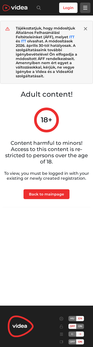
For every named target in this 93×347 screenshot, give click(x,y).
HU (72, 318)
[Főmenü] (85, 8)
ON (80, 326)
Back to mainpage (46, 194)
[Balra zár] (72, 334)
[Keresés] (38, 8)
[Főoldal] (15, 8)
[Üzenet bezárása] (85, 29)
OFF (72, 341)
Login (68, 7)
